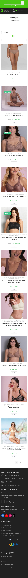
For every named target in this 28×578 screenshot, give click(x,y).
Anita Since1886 (16, 72)
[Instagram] (14, 5)
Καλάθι (4, 561)
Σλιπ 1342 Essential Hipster (14, 74)
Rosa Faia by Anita (16, 73)
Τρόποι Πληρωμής (7, 525)
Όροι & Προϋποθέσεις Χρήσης (9, 535)
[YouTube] (6, 515)
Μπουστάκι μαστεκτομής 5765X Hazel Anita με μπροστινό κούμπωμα (14, 281)
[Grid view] (12, 36)
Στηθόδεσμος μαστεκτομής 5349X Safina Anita (14, 196)
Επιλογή (14, 81)
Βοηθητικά (3, 234)
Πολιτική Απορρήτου (7, 530)
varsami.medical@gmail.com (13, 485)
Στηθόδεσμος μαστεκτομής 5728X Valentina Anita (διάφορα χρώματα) (14, 448)
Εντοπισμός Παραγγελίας (8, 564)
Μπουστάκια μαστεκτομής (11, 234)
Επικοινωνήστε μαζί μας (8, 567)
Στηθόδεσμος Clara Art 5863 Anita (14, 115)
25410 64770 (8, 481)
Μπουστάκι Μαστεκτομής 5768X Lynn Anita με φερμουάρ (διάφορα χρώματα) (14, 324)
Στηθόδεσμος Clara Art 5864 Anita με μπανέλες (14, 365)
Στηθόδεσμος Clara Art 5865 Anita (14, 155)
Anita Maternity (10, 72)
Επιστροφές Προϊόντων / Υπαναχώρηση (12, 533)
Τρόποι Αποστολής (7, 527)
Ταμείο (4, 559)
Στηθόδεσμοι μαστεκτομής (19, 194)
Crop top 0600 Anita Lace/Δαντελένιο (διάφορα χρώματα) (14, 238)
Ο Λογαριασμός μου (7, 556)
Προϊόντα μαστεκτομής (8, 194)
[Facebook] (12, 5)
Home (12, 20)
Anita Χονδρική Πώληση (17, 113)
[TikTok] (16, 5)
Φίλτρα (5, 32)
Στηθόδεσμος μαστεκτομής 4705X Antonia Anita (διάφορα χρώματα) (14, 406)
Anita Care (4, 72)
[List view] (15, 36)
